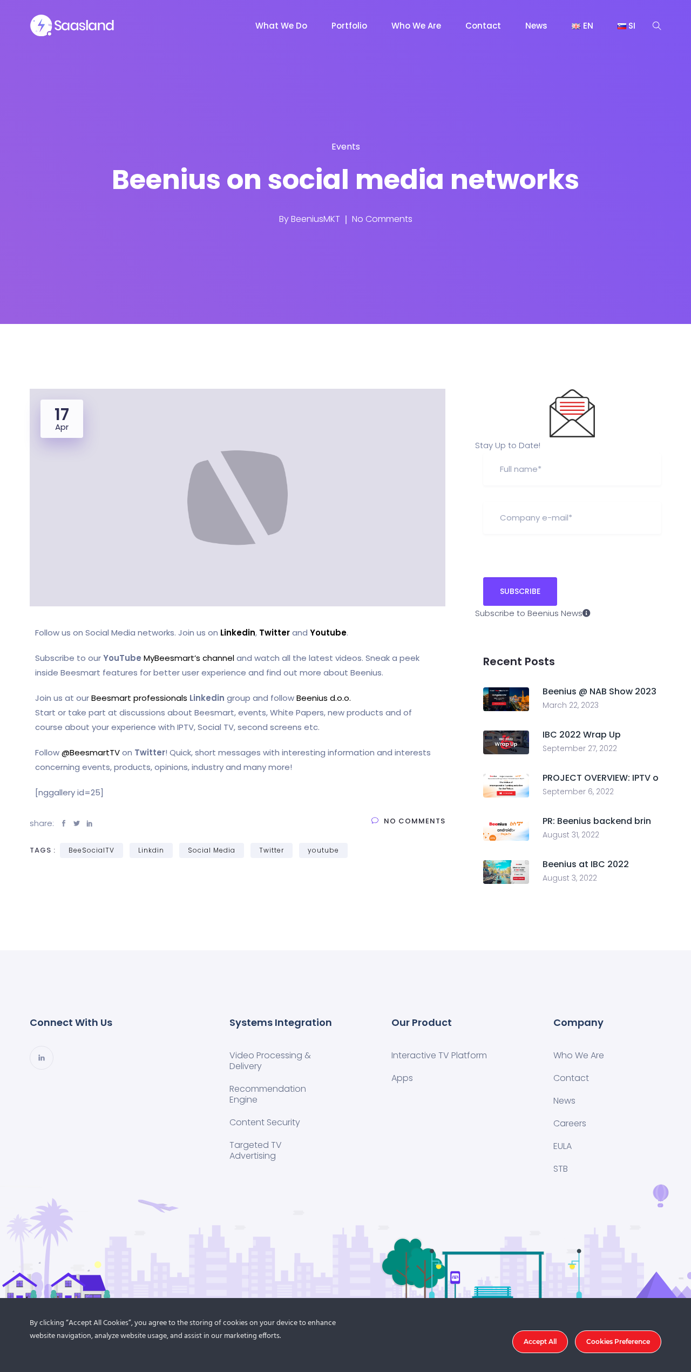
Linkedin (237, 632)
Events (345, 146)
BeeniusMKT (315, 219)
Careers (569, 1123)
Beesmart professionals (139, 698)
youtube (323, 850)
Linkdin (151, 850)
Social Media (211, 850)
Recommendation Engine (267, 1094)
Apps (402, 1078)
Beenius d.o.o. (323, 698)
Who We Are (416, 25)
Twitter (274, 632)
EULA (562, 1146)
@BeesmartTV (91, 752)
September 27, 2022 (580, 748)
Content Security (264, 1122)
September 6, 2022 (578, 791)
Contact (483, 25)
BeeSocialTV (91, 850)
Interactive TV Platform (439, 1055)
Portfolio (349, 25)
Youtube (328, 632)
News (536, 25)
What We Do (281, 25)
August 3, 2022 (570, 878)
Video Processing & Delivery (270, 1060)
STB (560, 1169)
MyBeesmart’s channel (189, 658)
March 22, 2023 (571, 705)
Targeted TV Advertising (255, 1150)
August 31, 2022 (571, 834)
